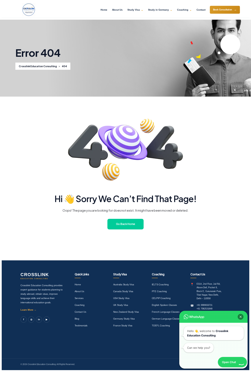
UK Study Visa (120, 305)
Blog (77, 318)
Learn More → (28, 309)
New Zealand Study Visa (126, 311)
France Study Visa (123, 325)
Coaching (80, 305)
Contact (201, 9)
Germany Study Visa (124, 318)
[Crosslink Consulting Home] (28, 9)
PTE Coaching (159, 291)
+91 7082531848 (204, 308)
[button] (240, 317)
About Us (117, 9)
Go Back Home (125, 224)
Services (79, 298)
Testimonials (81, 325)
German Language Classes (166, 318)
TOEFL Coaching (161, 325)
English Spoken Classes (164, 305)
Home (104, 9)
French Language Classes (165, 311)
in (39, 319)
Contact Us (80, 311)
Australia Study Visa (123, 284)
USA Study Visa (121, 298)
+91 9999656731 (204, 305)
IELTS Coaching (160, 284)
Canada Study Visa (123, 291)
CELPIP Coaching (161, 298)
